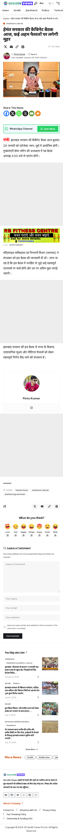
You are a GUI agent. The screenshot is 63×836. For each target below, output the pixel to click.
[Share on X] (5, 46)
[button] (35, 3)
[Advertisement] (31, 194)
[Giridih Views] (18, 3)
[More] (38, 113)
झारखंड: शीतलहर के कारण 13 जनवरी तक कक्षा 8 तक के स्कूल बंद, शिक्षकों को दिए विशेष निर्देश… (22, 669)
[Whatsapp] (19, 113)
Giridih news (44, 757)
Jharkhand (9, 659)
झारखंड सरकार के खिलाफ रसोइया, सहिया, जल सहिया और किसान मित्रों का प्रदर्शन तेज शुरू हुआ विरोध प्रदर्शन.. (22, 690)
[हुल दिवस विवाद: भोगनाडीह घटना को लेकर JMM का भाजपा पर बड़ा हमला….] (50, 708)
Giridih (8, 683)
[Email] (11, 46)
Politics (16, 683)
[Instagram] (31, 408)
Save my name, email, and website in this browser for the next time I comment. (32, 627)
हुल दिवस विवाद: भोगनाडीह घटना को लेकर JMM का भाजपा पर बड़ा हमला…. (22, 709)
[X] (13, 113)
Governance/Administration (17, 722)
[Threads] (25, 113)
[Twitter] (17, 795)
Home (6, 18)
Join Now (49, 129)
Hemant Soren (22, 490)
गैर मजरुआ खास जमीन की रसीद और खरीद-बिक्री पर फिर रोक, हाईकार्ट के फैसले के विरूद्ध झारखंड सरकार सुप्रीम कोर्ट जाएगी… (22, 734)
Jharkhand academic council (19, 663)
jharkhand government (15, 494)
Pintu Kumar (19, 54)
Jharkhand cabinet (14, 23)
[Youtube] (5, 795)
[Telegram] (29, 795)
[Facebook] (6, 113)
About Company (12, 803)
